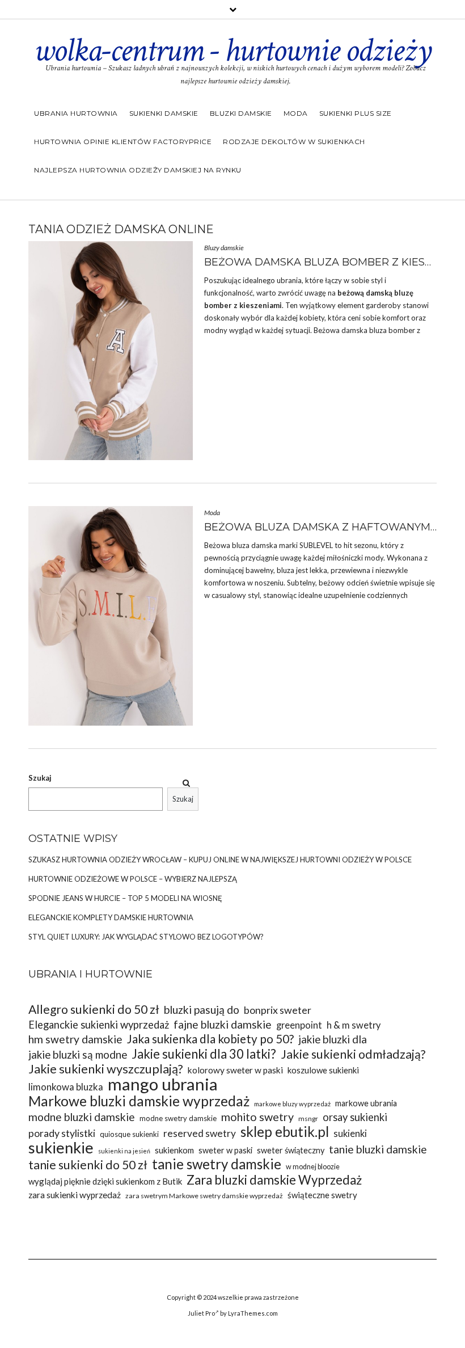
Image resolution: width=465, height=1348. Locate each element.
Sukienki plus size (355, 113)
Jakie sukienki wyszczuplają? (105, 1069)
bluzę (403, 292)
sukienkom (174, 1150)
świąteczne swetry (322, 1195)
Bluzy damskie (224, 247)
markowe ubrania (366, 1103)
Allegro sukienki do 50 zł (93, 1009)
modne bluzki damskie (81, 1116)
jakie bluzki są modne (77, 1054)
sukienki (350, 1133)
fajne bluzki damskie (223, 1024)
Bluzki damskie (241, 113)
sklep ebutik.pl (284, 1131)
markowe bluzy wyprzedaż (292, 1103)
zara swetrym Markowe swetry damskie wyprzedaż (204, 1195)
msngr (308, 1118)
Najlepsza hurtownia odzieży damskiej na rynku (138, 170)
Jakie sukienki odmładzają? (353, 1054)
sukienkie (61, 1147)
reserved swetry (199, 1133)
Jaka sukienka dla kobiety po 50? (210, 1039)
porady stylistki (61, 1133)
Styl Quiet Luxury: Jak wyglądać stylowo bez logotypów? (146, 936)
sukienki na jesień (124, 1151)
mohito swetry (257, 1116)
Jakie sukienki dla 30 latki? (204, 1053)
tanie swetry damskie (216, 1163)
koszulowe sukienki (323, 1070)
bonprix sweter (277, 1010)
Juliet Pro (201, 1313)
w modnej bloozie (313, 1166)
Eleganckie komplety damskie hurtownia (110, 917)
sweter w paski (225, 1150)
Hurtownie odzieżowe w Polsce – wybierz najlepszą (132, 878)
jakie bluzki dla (332, 1039)
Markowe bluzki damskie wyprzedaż (139, 1100)
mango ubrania (163, 1083)
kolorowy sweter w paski (235, 1070)
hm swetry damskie (75, 1039)
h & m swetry (354, 1025)
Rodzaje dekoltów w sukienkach (294, 141)
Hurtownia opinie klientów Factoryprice (123, 141)
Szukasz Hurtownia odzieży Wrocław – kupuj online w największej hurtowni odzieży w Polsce (220, 859)
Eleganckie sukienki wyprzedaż (98, 1024)
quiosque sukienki (129, 1134)
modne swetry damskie (178, 1118)
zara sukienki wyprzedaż (74, 1195)
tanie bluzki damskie (378, 1149)
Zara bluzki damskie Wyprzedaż (274, 1179)
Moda (296, 113)
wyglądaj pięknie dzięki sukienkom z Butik (105, 1181)
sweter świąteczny (290, 1150)
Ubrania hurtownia (76, 113)
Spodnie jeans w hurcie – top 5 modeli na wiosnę (125, 898)
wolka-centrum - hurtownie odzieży (232, 50)
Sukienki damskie (163, 113)
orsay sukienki (355, 1117)
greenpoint (299, 1025)
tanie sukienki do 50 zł (87, 1165)
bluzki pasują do (201, 1009)
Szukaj (40, 777)
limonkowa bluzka (65, 1087)
